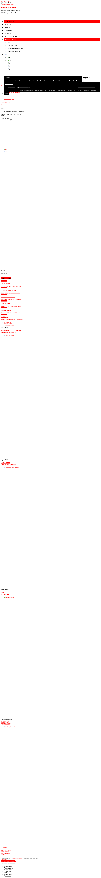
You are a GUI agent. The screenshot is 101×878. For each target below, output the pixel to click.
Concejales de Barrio (6, 310)
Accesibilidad (4, 847)
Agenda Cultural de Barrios (8, 290)
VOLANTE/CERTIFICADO (14, 51)
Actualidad (8, 24)
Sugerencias (8, 30)
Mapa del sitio (50, 856)
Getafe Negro (4, 317)
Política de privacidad (6, 850)
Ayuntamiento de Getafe (8, 7)
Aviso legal (3, 849)
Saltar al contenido (5, 1)
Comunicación (17, 286)
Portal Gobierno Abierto (12, 36)
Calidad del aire (8, 322)
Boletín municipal (5, 303)
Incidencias (8, 33)
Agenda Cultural (33, 81)
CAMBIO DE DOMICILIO (14, 45)
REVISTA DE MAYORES (8, 297)
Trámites (7, 27)
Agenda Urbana (44, 81)
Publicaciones (4, 281)
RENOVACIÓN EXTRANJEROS (15, 48)
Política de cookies (5, 851)
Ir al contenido (4, 859)
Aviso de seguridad (5, 853)
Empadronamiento (10, 39)
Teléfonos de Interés (9, 325)
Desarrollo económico (21, 81)
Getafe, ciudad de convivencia (59, 81)
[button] (8, 861)
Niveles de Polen (8, 323)
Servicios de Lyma (9, 99)
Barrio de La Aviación (75, 81)
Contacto (3, 854)
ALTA (9, 42)
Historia (10, 81)
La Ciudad (7, 77)
